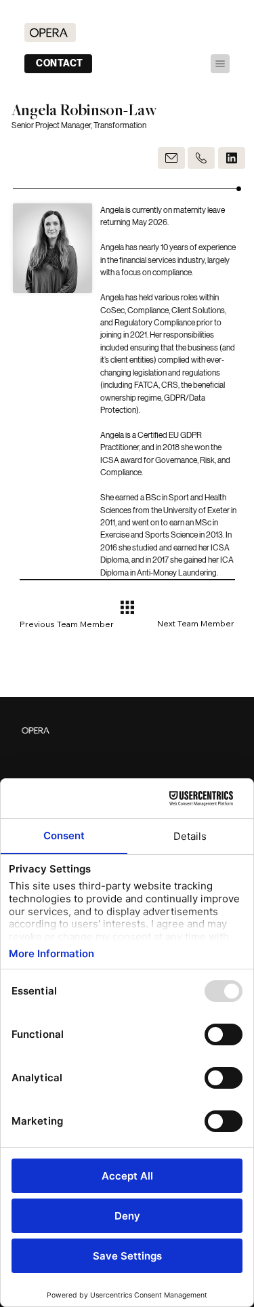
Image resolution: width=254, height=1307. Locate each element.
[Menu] (220, 63)
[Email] (171, 158)
